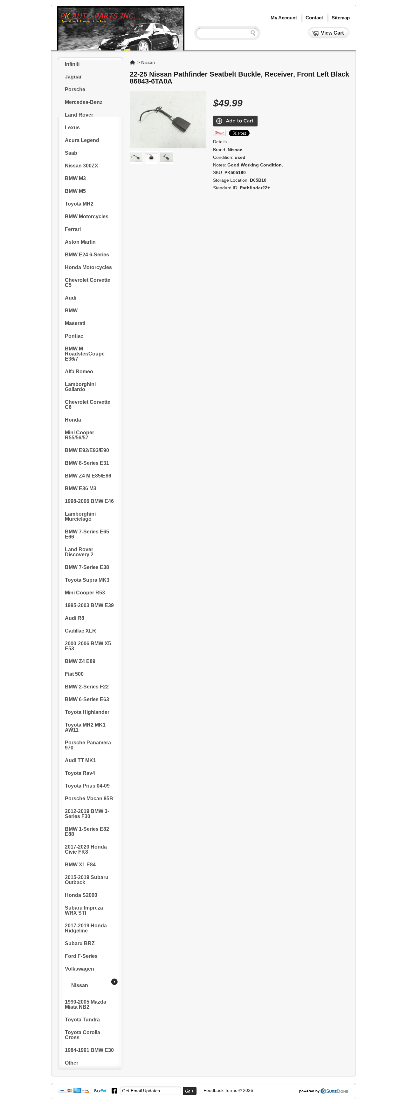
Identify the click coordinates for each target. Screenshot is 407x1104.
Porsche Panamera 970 (88, 745)
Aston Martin (80, 242)
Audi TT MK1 (80, 760)
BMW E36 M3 (80, 488)
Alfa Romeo (79, 371)
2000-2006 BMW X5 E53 (88, 646)
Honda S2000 (81, 895)
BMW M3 (75, 178)
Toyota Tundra (82, 1019)
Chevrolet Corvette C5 (87, 282)
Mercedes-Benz (83, 102)
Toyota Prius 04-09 (87, 786)
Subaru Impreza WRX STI (84, 910)
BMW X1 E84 (80, 864)
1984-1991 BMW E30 (89, 1050)
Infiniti (72, 64)
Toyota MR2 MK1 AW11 (85, 727)
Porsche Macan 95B (89, 798)
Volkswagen (79, 969)
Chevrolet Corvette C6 (87, 404)
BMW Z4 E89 (80, 661)
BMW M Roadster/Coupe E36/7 (85, 354)
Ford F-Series (81, 956)
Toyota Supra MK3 (87, 580)
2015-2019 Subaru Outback (86, 880)
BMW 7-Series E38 (87, 567)
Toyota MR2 (79, 204)
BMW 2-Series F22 (87, 686)
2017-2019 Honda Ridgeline (86, 928)
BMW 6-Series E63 (87, 699)
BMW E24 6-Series (87, 254)
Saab (71, 153)
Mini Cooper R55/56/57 (79, 435)
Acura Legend (82, 140)
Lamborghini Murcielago (80, 516)
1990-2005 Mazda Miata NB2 (85, 1004)
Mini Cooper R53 (85, 592)
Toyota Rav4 (80, 773)
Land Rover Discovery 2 (79, 552)
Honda (73, 420)
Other (71, 1063)
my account (284, 17)
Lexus (72, 127)
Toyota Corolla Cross (82, 1035)
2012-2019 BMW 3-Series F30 (87, 814)
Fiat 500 (74, 674)
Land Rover (79, 115)
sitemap (341, 17)
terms (231, 1090)
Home (133, 62)
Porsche (75, 89)
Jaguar (73, 76)
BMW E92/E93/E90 (87, 450)
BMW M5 (75, 191)
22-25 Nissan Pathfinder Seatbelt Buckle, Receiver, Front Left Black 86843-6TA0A (239, 77)
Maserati (75, 323)
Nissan (79, 985)
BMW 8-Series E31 (87, 463)
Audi (70, 298)
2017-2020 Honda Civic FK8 (86, 849)
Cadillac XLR (80, 630)
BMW (71, 310)
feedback (214, 1090)
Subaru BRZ (80, 943)
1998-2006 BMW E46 (89, 501)
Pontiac (74, 336)
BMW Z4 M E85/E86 (88, 475)
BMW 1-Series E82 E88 (87, 831)
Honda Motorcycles (88, 267)
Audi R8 (74, 618)
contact (314, 17)
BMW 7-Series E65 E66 (87, 534)
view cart (332, 33)
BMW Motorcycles (86, 216)
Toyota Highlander (87, 712)
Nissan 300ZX (81, 165)
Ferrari (73, 229)
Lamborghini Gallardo (80, 387)
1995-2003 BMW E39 (89, 605)
